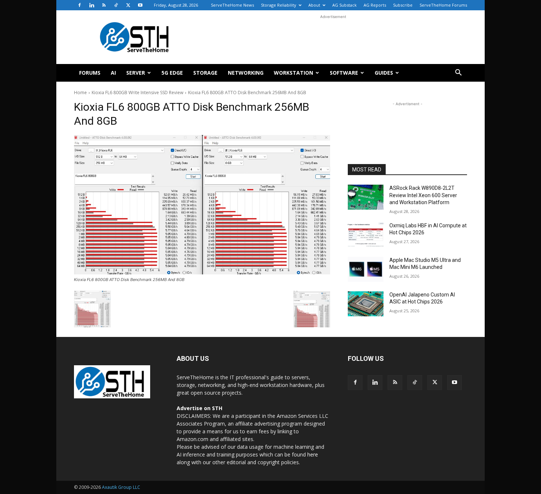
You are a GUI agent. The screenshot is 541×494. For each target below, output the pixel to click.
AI (113, 72)
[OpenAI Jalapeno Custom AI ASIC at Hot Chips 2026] (365, 303)
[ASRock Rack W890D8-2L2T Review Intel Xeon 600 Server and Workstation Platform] (365, 197)
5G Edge (172, 72)
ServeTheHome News (232, 5)
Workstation (293, 72)
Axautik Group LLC (121, 487)
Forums (89, 72)
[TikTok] (115, 5)
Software (344, 72)
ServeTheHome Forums (443, 5)
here (312, 454)
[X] (128, 5)
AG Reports (375, 5)
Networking (246, 72)
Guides (384, 72)
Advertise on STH (199, 408)
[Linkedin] (91, 5)
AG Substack (344, 5)
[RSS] (103, 5)
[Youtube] (140, 5)
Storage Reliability (278, 5)
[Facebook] (79, 5)
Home (80, 92)
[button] (458, 73)
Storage (205, 72)
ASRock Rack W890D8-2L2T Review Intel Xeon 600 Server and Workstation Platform (423, 195)
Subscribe (403, 5)
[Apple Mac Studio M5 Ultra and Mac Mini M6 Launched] (365, 269)
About (314, 5)
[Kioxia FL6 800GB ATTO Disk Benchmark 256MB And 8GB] (202, 204)
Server (135, 72)
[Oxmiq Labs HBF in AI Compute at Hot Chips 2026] (365, 234)
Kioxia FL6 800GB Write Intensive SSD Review (137, 92)
